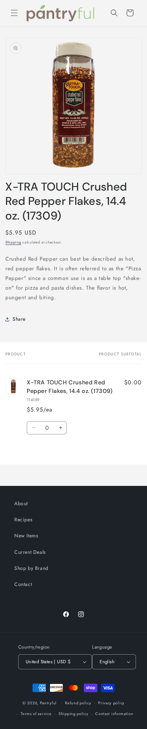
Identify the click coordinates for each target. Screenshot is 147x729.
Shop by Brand (31, 568)
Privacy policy (111, 703)
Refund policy (78, 703)
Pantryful (48, 702)
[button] (14, 13)
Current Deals (30, 552)
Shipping (13, 242)
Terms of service (36, 713)
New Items (26, 535)
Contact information (114, 713)
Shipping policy (73, 713)
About (21, 503)
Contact (23, 584)
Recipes (23, 519)
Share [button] (19, 318)
